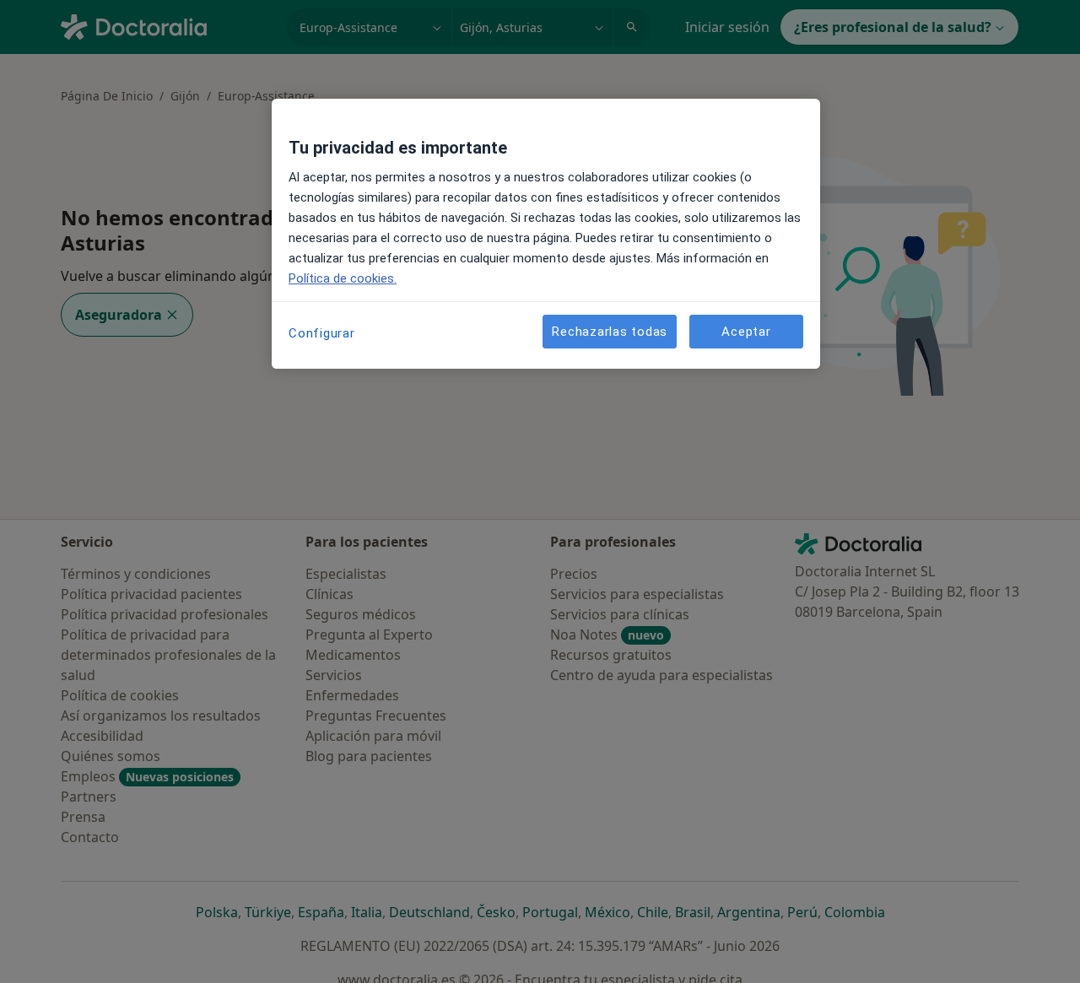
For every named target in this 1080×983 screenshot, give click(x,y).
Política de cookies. (343, 278)
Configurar (322, 333)
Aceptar (745, 330)
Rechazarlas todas (609, 330)
